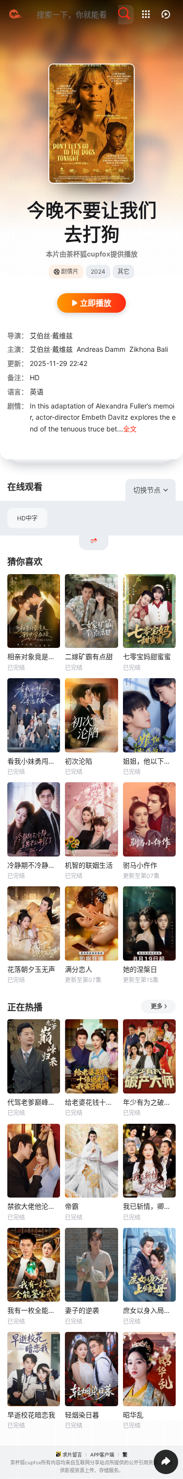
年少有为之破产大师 (149, 1102)
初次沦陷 (78, 761)
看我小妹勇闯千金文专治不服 (33, 761)
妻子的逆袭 (82, 1310)
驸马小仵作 (140, 865)
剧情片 (70, 271)
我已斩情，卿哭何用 (149, 1206)
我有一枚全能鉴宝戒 (33, 1310)
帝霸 (72, 1206)
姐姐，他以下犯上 (149, 761)
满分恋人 (78, 969)
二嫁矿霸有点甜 (89, 656)
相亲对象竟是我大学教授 (33, 656)
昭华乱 (133, 1415)
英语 (36, 391)
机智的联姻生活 (89, 865)
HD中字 (27, 518)
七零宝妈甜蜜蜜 (147, 656)
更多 (157, 1006)
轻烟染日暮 (82, 1415)
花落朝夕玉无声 (31, 969)
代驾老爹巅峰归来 (33, 1102)
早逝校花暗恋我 (31, 1415)
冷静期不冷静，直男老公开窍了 (33, 865)
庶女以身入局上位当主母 (149, 1310)
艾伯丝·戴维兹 (51, 335)
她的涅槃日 (140, 969)
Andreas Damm (101, 349)
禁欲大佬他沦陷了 (33, 1206)
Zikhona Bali (148, 349)
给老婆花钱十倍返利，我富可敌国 (91, 1102)
